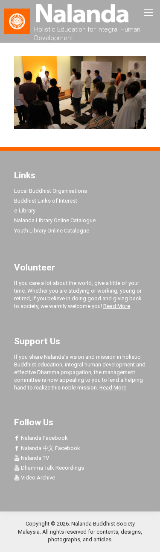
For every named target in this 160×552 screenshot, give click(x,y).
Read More (116, 306)
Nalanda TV (34, 458)
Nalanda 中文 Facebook (50, 448)
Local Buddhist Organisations (50, 191)
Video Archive (37, 477)
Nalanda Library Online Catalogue (55, 220)
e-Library (24, 210)
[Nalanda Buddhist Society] (80, 12)
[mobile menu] (148, 13)
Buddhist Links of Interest (45, 201)
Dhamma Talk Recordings (52, 468)
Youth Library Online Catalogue (51, 230)
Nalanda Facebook (44, 438)
